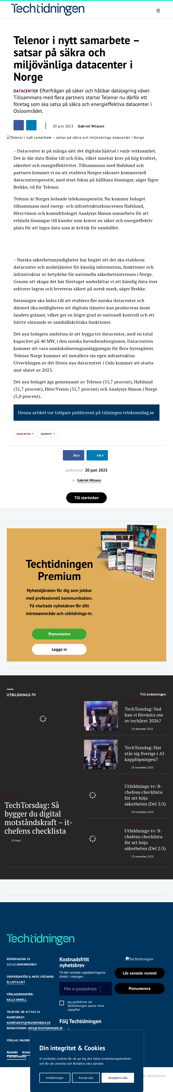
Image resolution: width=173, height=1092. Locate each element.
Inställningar (55, 1078)
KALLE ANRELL (17, 1000)
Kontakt (12, 1052)
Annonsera (29, 1052)
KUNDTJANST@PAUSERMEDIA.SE (28, 1023)
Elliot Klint (16, 982)
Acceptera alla (117, 1078)
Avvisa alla (86, 1078)
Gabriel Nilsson (91, 126)
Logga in (59, 649)
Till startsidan (86, 497)
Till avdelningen (153, 694)
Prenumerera (59, 633)
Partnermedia (16, 1056)
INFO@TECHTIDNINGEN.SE (45, 1028)
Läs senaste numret (140, 973)
